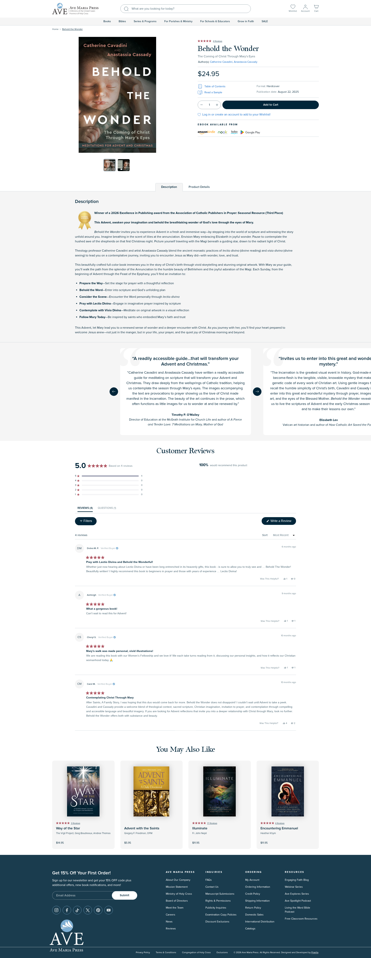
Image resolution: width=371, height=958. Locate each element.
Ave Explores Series (297, 893)
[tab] (169, 187)
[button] (316, 9)
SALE (265, 21)
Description (169, 187)
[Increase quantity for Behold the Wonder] (217, 105)
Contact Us (212, 886)
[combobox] (185, 8)
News (169, 921)
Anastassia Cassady (245, 62)
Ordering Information (257, 886)
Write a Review (283, 522)
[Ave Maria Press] (75, 9)
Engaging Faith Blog (297, 880)
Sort (265, 535)
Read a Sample (213, 92)
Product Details (199, 187)
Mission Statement (177, 886)
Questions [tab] (107, 509)
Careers (170, 914)
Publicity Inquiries (215, 907)
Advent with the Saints (141, 828)
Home (55, 29)
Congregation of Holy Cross (196, 952)
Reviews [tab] (85, 509)
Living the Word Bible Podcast (297, 909)
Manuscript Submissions (219, 893)
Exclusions (222, 952)
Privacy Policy (143, 952)
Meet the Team (174, 907)
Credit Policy (252, 893)
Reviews (171, 928)
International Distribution (259, 921)
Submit (124, 895)
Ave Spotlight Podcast (298, 900)
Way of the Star (68, 828)
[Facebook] (67, 910)
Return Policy (253, 907)
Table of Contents (214, 86)
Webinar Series (294, 886)
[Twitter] (87, 910)
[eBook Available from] (206, 132)
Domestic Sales (254, 914)
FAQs (208, 880)
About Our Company (178, 880)
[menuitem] (107, 21)
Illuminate (199, 828)
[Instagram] (56, 910)
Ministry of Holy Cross (179, 893)
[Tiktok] (77, 910)
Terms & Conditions (166, 952)
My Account (252, 880)
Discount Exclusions (217, 921)
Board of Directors (177, 900)
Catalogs (250, 928)
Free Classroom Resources (301, 918)
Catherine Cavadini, (221, 62)
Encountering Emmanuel (279, 828)
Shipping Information (257, 900)
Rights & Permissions (218, 900)
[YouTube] (108, 910)
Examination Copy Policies (221, 914)
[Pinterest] (98, 910)
